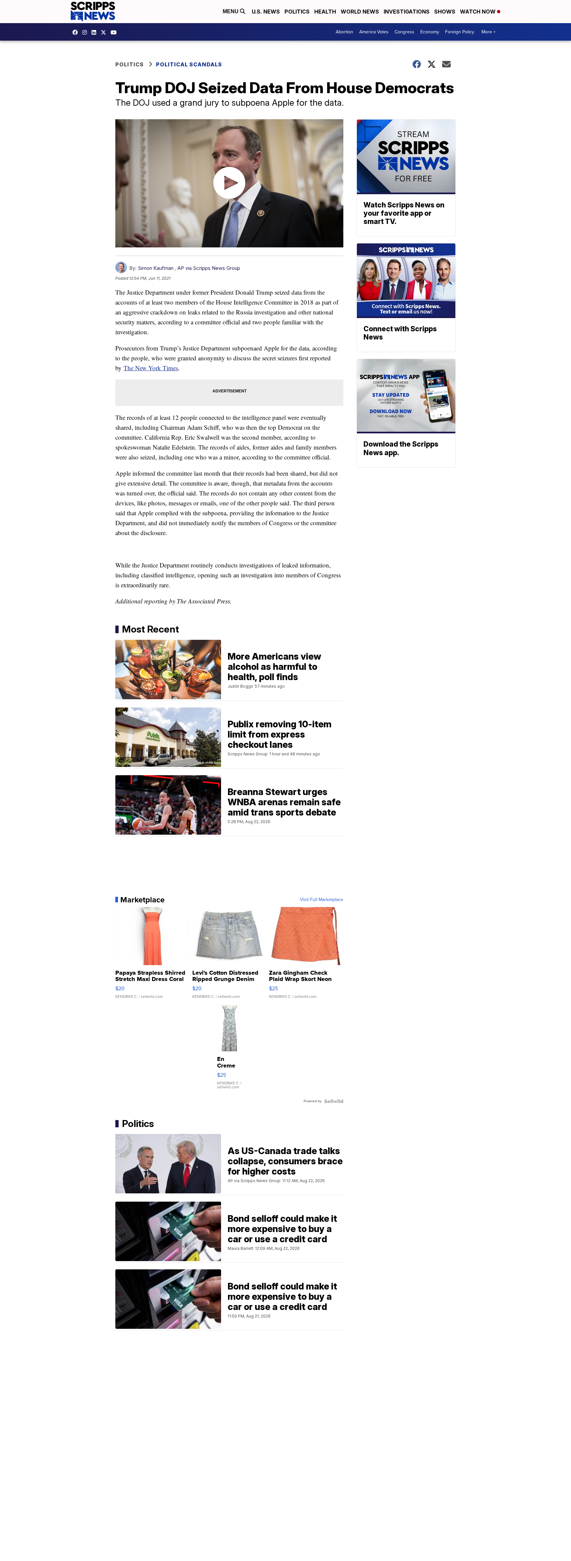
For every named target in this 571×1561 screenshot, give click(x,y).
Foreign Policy (459, 31)
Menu (231, 11)
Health (325, 11)
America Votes (374, 31)
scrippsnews (76, 32)
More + (488, 31)
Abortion (344, 31)
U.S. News (266, 11)
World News (360, 11)
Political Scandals (189, 64)
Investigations (407, 11)
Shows (444, 11)
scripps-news (95, 32)
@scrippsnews (115, 32)
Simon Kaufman (155, 268)
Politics (297, 11)
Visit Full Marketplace (321, 899)
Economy (429, 31)
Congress (404, 31)
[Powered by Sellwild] (333, 1101)
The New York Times (151, 368)
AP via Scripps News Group (208, 268)
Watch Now (478, 11)
